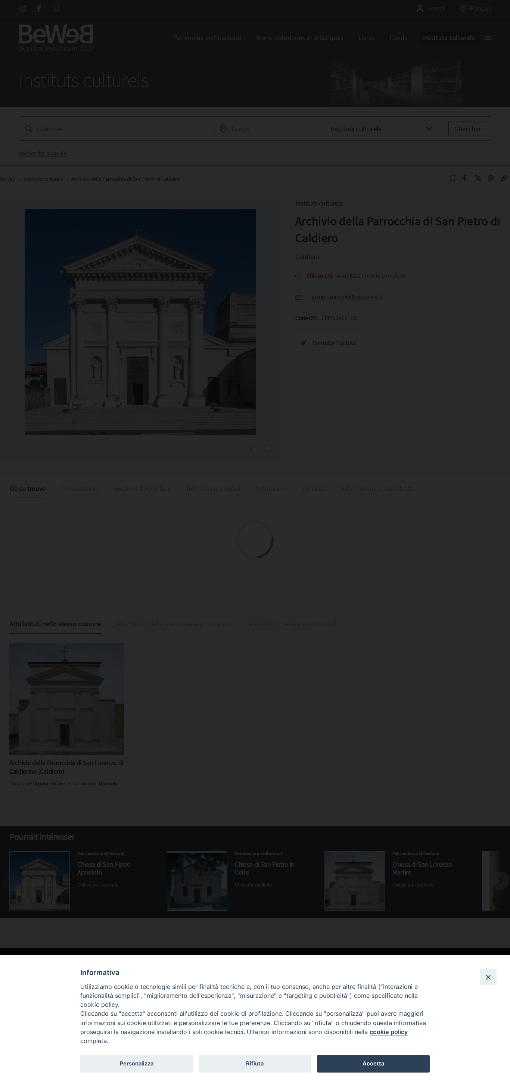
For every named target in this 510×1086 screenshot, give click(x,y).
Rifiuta (255, 1063)
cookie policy (389, 1032)
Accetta (373, 1063)
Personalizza (136, 1063)
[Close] (488, 977)
